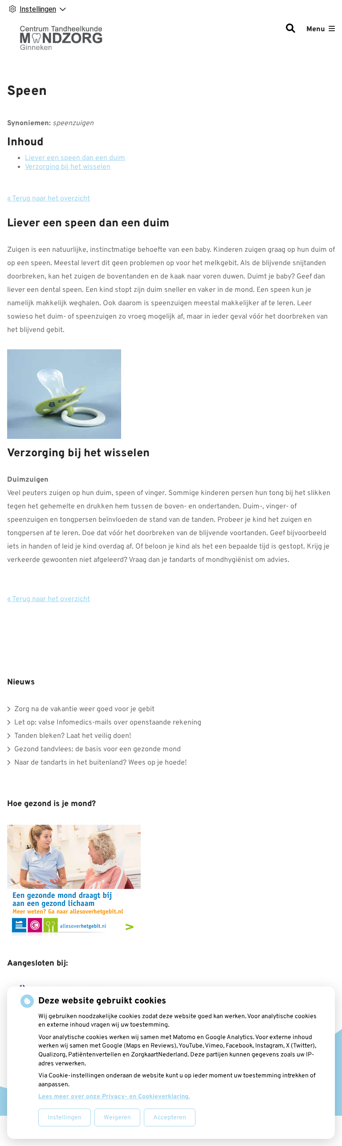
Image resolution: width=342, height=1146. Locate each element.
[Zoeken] (290, 29)
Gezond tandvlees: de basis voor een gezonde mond (97, 749)
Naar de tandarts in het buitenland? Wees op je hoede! (100, 762)
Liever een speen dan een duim (75, 158)
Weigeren (117, 1117)
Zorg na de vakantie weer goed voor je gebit (84, 709)
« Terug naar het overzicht (48, 198)
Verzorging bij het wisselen (67, 167)
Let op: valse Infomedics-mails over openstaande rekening (107, 722)
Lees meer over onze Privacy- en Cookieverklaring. (114, 1097)
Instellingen (64, 1117)
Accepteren (169, 1117)
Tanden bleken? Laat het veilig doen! (72, 736)
